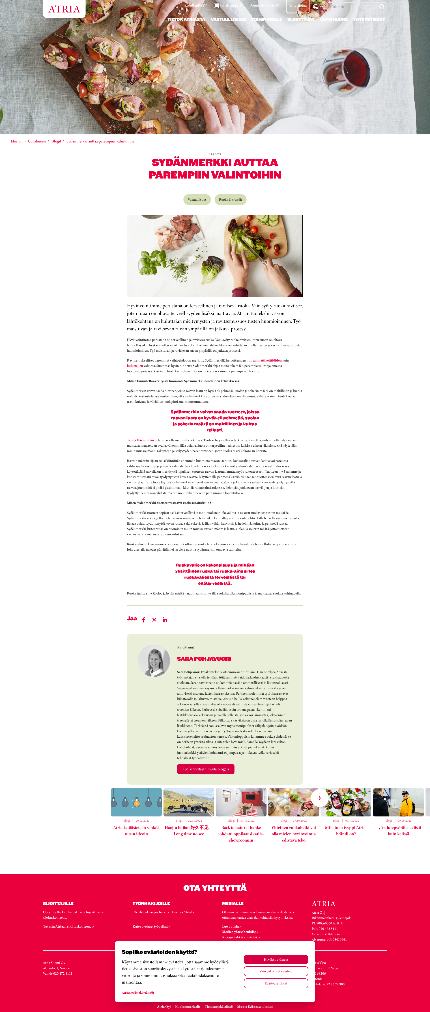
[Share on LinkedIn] (165, 619)
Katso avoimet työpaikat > (151, 926)
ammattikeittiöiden (267, 360)
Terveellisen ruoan (140, 440)
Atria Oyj (164, 1006)
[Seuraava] (320, 798)
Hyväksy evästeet (276, 959)
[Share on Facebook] (143, 619)
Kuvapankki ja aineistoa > (241, 937)
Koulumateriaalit (187, 1006)
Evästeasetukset (276, 983)
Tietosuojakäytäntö (219, 1006)
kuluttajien (135, 365)
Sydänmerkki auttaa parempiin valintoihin (100, 141)
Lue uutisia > (231, 926)
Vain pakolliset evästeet (276, 971)
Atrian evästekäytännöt (138, 992)
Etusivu (16, 141)
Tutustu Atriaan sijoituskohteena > (68, 926)
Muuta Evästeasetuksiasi (255, 1006)
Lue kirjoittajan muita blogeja (206, 769)
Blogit (56, 141)
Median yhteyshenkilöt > (240, 931)
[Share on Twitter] (154, 619)
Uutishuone (37, 141)
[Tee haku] (382, 6)
